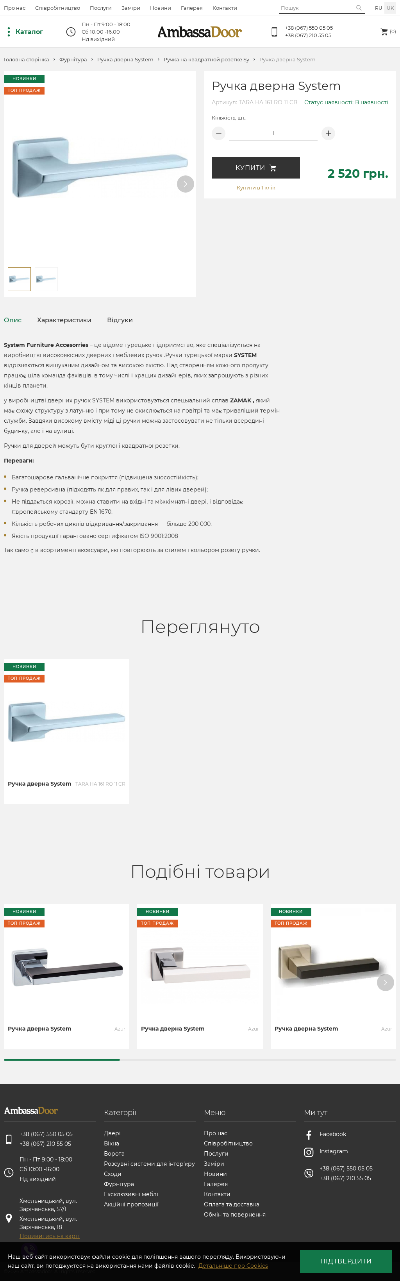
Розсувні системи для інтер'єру (149, 1163)
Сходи (112, 1173)
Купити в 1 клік (256, 187)
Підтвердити (346, 1261)
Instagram (334, 1151)
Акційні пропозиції (131, 1204)
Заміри (130, 8)
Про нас (14, 8)
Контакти (224, 8)
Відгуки (120, 320)
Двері (112, 1133)
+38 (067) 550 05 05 (309, 28)
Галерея (192, 8)
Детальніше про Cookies (233, 1265)
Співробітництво (57, 8)
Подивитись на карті (50, 1236)
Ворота (114, 1153)
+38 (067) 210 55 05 (308, 35)
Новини (160, 8)
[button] (185, 184)
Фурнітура (73, 60)
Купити (250, 168)
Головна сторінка (26, 60)
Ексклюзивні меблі (131, 1194)
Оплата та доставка (231, 1204)
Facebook (333, 1134)
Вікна (111, 1143)
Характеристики (64, 320)
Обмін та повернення (235, 1214)
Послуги (101, 8)
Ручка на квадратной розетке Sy (206, 60)
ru (378, 8)
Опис (12, 320)
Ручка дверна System (125, 60)
